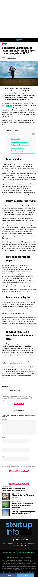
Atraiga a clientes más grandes (19, 142)
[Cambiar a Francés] (22, 545)
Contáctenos (31, 543)
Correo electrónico (6, 446)
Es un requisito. (15, 139)
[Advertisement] (19, 19)
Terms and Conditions (30, 552)
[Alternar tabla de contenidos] (32, 134)
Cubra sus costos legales (17, 148)
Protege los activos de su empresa (20, 145)
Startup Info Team (12, 58)
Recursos (10, 543)
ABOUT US (10, 557)
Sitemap (19, 554)
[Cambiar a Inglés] (14, 545)
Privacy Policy (21, 552)
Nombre (4, 437)
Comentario (5, 419)
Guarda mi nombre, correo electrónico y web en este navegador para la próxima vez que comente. (18, 467)
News (25, 543)
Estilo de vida (18, 543)
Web (3, 456)
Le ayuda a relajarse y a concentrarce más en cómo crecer (22, 152)
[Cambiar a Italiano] (18, 545)
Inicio (4, 543)
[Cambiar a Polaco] (25, 545)
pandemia (9, 106)
